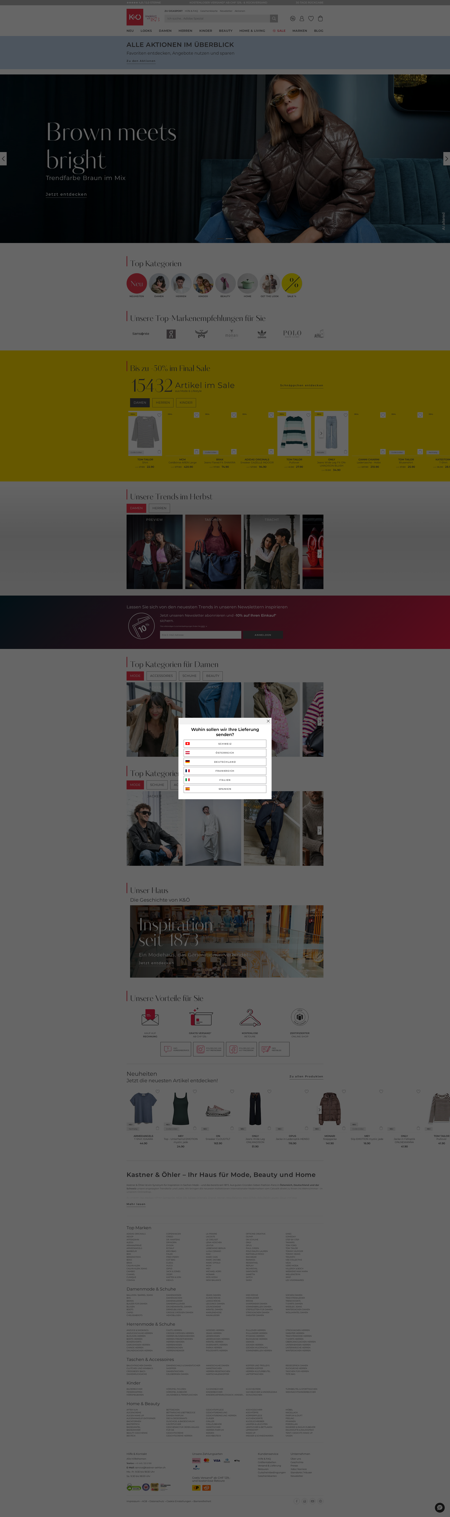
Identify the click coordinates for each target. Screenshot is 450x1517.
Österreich (225, 752)
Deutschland (225, 761)
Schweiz (225, 743)
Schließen (268, 721)
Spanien (225, 788)
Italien (225, 780)
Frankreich (225, 770)
